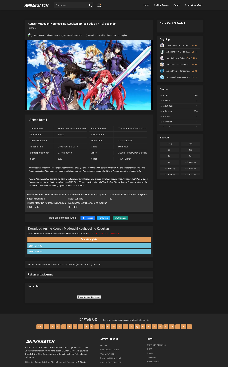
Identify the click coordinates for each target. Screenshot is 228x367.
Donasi (103, 345)
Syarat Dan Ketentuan (156, 345)
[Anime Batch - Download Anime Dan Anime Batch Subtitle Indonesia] (36, 8)
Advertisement (153, 361)
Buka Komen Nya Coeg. (89, 297)
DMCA (149, 349)
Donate (150, 353)
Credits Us (151, 357)
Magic (137, 152)
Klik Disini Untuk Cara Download (103, 233)
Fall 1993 (191, 168)
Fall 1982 (191, 162)
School (144, 152)
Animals (180, 116)
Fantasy (129, 152)
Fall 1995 (170, 175)
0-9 (39, 326)
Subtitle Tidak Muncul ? (110, 362)
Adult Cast (180, 106)
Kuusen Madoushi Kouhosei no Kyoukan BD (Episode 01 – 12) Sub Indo (64, 35)
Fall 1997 (191, 175)
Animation (180, 122)
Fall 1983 (170, 168)
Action (121, 152)
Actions (180, 100)
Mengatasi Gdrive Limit (110, 358)
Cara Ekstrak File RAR (109, 350)
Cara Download (107, 354)
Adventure (180, 111)
